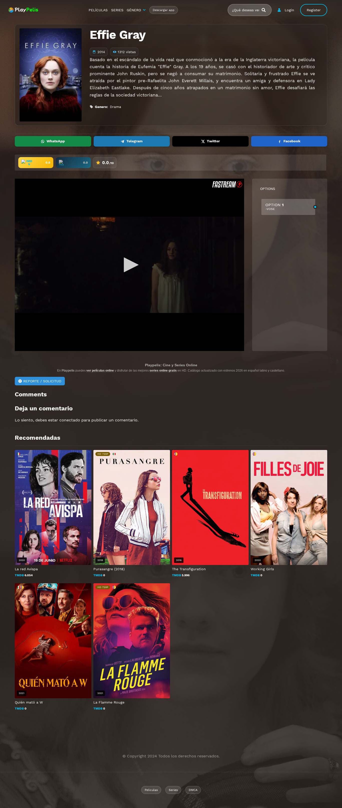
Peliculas (151, 790)
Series (173, 790)
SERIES (117, 10)
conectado (69, 420)
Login (289, 10)
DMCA (193, 790)
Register (314, 10)
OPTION (274, 206)
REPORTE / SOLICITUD (42, 381)
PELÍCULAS (98, 10)
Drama (115, 107)
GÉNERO (134, 10)
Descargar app (164, 10)
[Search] (266, 10)
